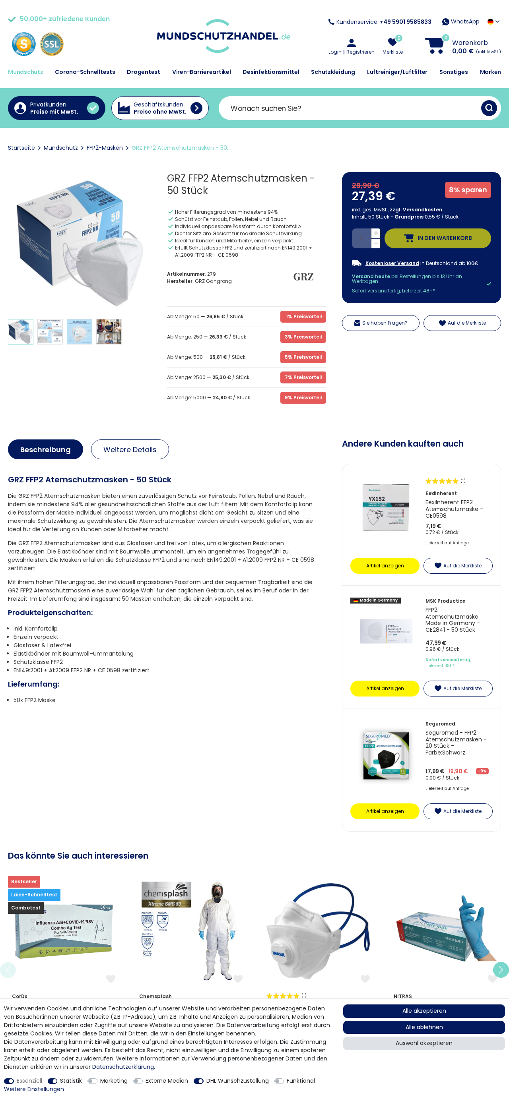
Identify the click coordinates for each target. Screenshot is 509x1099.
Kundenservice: (383, 22)
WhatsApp (464, 21)
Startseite (21, 148)
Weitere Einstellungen (34, 1089)
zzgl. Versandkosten (416, 209)
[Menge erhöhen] (376, 233)
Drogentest (143, 72)
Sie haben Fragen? (385, 322)
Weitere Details (130, 450)
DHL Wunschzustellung (237, 1081)
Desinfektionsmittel (271, 72)
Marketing (114, 1081)
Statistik (71, 1081)
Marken (490, 72)
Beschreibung (45, 450)
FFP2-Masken (105, 148)
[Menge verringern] (376, 244)
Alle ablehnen (424, 1027)
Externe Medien (167, 1081)
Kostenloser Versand (392, 263)
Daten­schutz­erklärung (123, 1067)
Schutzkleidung (333, 72)
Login (335, 52)
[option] (63, 970)
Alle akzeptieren (424, 1011)
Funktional (301, 1081)
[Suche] (489, 108)
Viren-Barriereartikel (201, 72)
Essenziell (29, 1081)
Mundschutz (25, 72)
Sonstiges (453, 72)
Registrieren (360, 52)
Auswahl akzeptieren (424, 1043)
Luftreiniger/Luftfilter (397, 72)
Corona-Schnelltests (85, 72)
